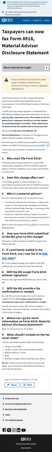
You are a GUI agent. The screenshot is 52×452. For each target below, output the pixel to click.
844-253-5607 (8, 117)
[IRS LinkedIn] (18, 429)
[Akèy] (7, 20)
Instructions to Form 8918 (35, 145)
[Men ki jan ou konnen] (26, 13)
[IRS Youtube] (23, 429)
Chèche (26, 20)
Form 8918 (31, 224)
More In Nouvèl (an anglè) (17, 67)
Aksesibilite (26, 448)
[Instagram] (14, 429)
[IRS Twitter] (9, 429)
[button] (37, 20)
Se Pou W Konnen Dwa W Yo (18, 404)
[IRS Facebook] (4, 429)
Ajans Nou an (12, 398)
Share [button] (14, 385)
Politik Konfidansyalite (26, 444)
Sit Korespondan (14, 420)
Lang (7, 414)
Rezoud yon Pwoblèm (16, 409)
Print (29, 385)
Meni (47, 20)
